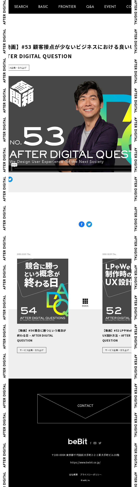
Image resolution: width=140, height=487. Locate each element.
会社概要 (73, 474)
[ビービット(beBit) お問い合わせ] (94, 443)
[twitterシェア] (89, 225)
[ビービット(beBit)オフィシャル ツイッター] (100, 443)
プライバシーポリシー (91, 474)
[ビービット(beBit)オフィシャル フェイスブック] (90, 443)
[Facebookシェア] (82, 225)
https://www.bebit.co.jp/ (85, 462)
